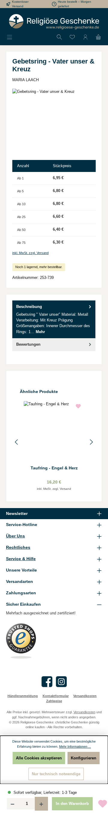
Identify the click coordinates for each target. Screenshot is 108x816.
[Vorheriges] (16, 442)
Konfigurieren (83, 758)
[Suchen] (59, 37)
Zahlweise (54, 701)
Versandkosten (85, 696)
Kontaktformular (56, 696)
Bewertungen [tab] (28, 344)
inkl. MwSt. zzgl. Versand (30, 253)
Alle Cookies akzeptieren (39, 758)
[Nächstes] (91, 442)
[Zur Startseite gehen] (54, 21)
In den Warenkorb (72, 803)
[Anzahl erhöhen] (41, 804)
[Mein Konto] (85, 37)
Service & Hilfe (21, 558)
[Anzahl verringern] (12, 804)
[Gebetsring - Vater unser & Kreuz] (54, 122)
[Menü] (9, 37)
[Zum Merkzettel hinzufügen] (78, 407)
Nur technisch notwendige (56, 774)
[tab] (53, 319)
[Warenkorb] (98, 37)
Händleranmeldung (23, 696)
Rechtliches (18, 547)
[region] (54, 122)
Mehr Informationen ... (75, 746)
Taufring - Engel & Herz (54, 468)
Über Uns (15, 536)
